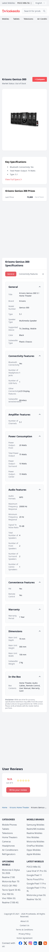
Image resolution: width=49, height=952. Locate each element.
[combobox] (34, 11)
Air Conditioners (10, 849)
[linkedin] (35, 944)
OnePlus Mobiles (35, 845)
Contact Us (24, 925)
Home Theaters (9, 837)
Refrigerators (8, 854)
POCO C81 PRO (9, 885)
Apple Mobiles (34, 854)
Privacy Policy (24, 934)
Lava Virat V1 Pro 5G (37, 871)
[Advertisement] (24, 48)
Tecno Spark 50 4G (11, 889)
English (39, 3)
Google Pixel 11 (34, 875)
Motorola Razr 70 (10, 881)
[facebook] (20, 944)
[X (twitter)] (25, 944)
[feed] (45, 944)
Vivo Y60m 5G (9, 898)
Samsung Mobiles (35, 824)
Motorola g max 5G (36, 895)
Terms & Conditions (24, 929)
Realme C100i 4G (10, 902)
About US (25, 921)
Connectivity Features (28, 274)
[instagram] (30, 944)
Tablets (16, 19)
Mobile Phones (9, 824)
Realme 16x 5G (34, 899)
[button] (24, 287)
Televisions (28, 19)
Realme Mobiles (34, 833)
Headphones (8, 845)
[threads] (40, 944)
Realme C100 (8, 877)
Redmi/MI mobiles (36, 828)
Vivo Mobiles (33, 837)
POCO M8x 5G (23, 3)
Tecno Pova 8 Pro (35, 879)
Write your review (18, 789)
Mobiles (5, 19)
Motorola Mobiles (35, 841)
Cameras (6, 841)
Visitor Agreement (24, 938)
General (10, 274)
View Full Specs (12, 179)
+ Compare (40, 79)
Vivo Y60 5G (8, 894)
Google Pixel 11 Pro (36, 883)
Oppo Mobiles (34, 849)
